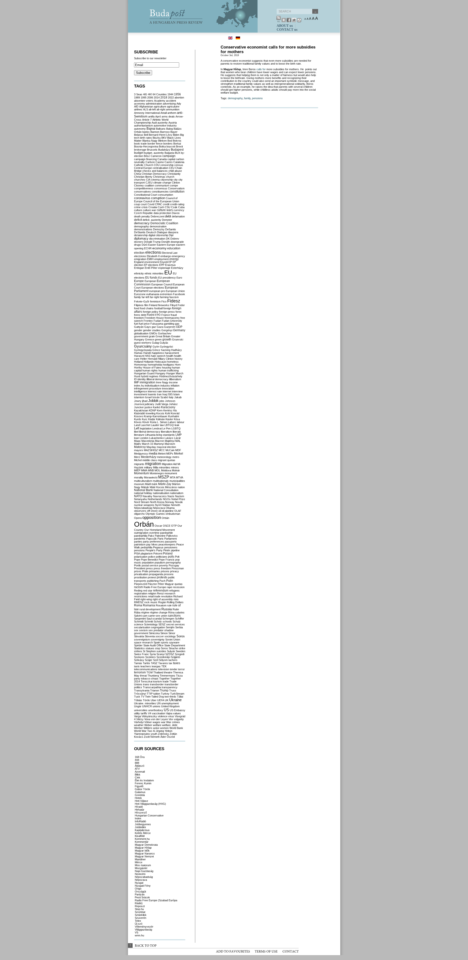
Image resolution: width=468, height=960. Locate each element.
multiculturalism (143, 480)
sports (164, 642)
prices (137, 571)
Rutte (176, 609)
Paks (151, 535)
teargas (156, 666)
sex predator (156, 630)
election (139, 252)
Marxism (170, 443)
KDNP (152, 410)
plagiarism (147, 553)
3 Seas (138, 94)
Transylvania (141, 690)
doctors (138, 241)
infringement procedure (147, 388)
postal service (150, 565)
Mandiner (140, 859)
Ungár (137, 706)
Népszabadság (143, 507)
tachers (172, 660)
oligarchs (139, 513)
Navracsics (160, 496)
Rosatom (161, 605)
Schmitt (148, 621)
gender (138, 330)
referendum (160, 590)
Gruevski (177, 339)
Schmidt (139, 621)
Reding (138, 590)
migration (153, 464)
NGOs (167, 499)
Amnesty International (147, 112)
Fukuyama (156, 323)
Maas (137, 440)
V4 (149, 713)
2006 (150, 97)
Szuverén (140, 917)
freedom (139, 317)
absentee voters (143, 100)
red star (147, 590)
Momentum (141, 473)
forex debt (140, 314)
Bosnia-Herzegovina (146, 146)
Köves (138, 422)
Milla (155, 467)
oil (159, 510)
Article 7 (147, 119)
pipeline (175, 550)
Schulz (177, 621)
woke (156, 728)
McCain (170, 450)
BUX (177, 152)
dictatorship (141, 235)
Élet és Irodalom (144, 780)
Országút (140, 891)
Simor (171, 633)
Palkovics (172, 535)
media (153, 453)
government (141, 336)
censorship (167, 165)
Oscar (158, 525)
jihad (144, 400)
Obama (170, 507)
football (158, 308)
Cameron (156, 156)
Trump (164, 690)
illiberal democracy (157, 379)
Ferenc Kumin (143, 783)
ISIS (170, 394)
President (139, 568)
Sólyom (163, 660)
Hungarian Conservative (149, 815)
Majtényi (170, 440)
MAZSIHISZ (151, 450)
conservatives (142, 191)
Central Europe (143, 167)
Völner (148, 722)
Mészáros (171, 487)
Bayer (173, 131)
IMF (136, 382)
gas (177, 323)
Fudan (157, 320)
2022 (171, 97)
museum (139, 484)
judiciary (149, 404)
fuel (136, 323)
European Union (175, 291)
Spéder (138, 645)
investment (140, 394)
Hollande (149, 361)
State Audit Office (153, 645)
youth (154, 733)
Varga (137, 716)
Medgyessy (141, 453)
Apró (158, 116)
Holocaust (160, 361)
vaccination (158, 713)
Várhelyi (139, 722)
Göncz (156, 350)
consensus (160, 188)
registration (140, 593)
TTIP (150, 693)
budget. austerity (154, 152)
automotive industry (165, 125)
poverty (163, 565)
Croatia (152, 207)
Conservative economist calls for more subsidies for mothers (268, 49)
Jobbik (153, 401)
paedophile (166, 532)
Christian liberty (143, 176)
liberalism (166, 431)
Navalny (147, 496)
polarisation (140, 556)
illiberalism (175, 379)
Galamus (140, 792)
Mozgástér (141, 868)
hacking (165, 350)
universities (140, 710)
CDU (157, 165)
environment (151, 262)
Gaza (160, 326)
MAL (178, 440)
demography (235, 98)
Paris (160, 538)
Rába (137, 612)
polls (171, 556)
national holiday (143, 493)
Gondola (140, 795)
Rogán (162, 602)
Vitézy (140, 719)
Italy (171, 397)
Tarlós (146, 663)
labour (180, 422)
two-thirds (170, 696)
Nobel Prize (178, 499)
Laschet (145, 425)
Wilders (148, 728)
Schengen (168, 618)
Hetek (138, 797)
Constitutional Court (145, 194)
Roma (138, 605)
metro (175, 457)
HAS (147, 355)
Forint (150, 314)
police (151, 556)
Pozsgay (174, 565)
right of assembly (163, 599)
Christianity (174, 173)
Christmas (159, 176)
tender (173, 669)
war (163, 722)
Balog (169, 128)
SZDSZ (169, 654)
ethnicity (139, 273)
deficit (138, 219)
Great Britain (163, 336)
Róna (171, 612)
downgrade (177, 241)
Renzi (160, 593)
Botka (162, 146)
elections (153, 252)
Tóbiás (138, 700)
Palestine (160, 535)
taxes (176, 663)
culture (138, 210)
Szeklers (150, 657)
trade (166, 681)
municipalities (177, 480)
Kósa (177, 419)
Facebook (179, 294)
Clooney (139, 185)
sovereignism (142, 639)
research (170, 593)
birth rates (146, 137)
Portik (137, 565)
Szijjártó (175, 657)
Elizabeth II (153, 256)
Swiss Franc (141, 654)
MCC (162, 450)
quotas (179, 583)
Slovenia (150, 636)
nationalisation (161, 493)
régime (145, 612)
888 (137, 762)
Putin (169, 580)
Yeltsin (168, 730)
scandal (157, 618)
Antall (163, 112)
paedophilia (140, 535)
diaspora (173, 232)
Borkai (177, 143)
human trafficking (168, 370)
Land (137, 425)
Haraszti (139, 355)
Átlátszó (139, 765)
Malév (137, 443)
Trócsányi (140, 693)
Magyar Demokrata (146, 844)
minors (175, 467)
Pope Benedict (149, 559)
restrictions (140, 596)
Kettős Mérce (143, 833)
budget (138, 152)
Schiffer (179, 618)
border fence (155, 143)
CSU (167, 207)
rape (169, 587)
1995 (143, 97)
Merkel (178, 453)
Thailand (158, 672)
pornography (173, 562)
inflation (175, 385)
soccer (160, 636)
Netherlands (155, 499)
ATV (137, 768)
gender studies (152, 330)
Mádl (148, 484)
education (173, 248)
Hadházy (176, 350)
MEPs (169, 453)
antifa (151, 116)
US (166, 710)
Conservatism (176, 188)
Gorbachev (164, 333)
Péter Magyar (166, 583)
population (148, 562)
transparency (169, 687)
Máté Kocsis (157, 487)
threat (143, 675)
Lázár (177, 437)
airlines (138, 109)
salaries (180, 612)
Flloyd (173, 305)
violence (162, 716)
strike (182, 648)
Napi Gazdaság (144, 871)
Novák (179, 502)
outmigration (141, 532)
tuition (156, 693)
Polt (177, 556)
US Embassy (177, 710)
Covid (150, 204)
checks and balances (155, 170)
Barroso (165, 131)
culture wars (165, 210)
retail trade (154, 596)
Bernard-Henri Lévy (160, 134)
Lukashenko (156, 437)
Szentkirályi (163, 657)
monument (171, 473)
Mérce (138, 862)
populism (160, 562)
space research (143, 642)
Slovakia (139, 636)
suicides (161, 651)
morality (138, 477)
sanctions (174, 615)
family (247, 98)
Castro (169, 162)
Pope (137, 559)
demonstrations (143, 229)
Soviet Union (172, 639)
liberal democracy (149, 431)
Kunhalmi (173, 416)
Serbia (179, 627)
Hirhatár (139, 809)
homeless (173, 361)
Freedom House (154, 317)
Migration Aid (169, 464)
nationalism (176, 493)
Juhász (173, 404)
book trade (140, 143)
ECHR (148, 248)
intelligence (140, 391)
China (137, 173)
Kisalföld (140, 835)
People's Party (154, 550)
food (136, 308)
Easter (152, 244)
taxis (137, 666)
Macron (159, 440)
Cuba (181, 207)
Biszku (157, 137)
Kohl (167, 413)
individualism (152, 385)
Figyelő (139, 786)
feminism (155, 301)
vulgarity (179, 719)
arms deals (168, 116)
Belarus (138, 134)
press (149, 568)
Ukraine (175, 700)
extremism (166, 294)
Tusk (137, 696)
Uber (153, 700)
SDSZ (162, 624)
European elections (152, 287)
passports (171, 541)
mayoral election (166, 447)
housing (166, 367)
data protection (162, 213)
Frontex (148, 320)
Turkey (165, 693)
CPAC (158, 204)
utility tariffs (140, 713)
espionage (164, 267)
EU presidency (167, 277)
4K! (150, 94)
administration (154, 103)
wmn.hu (139, 935)
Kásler (169, 419)
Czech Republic (143, 213)
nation (181, 487)
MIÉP (137, 470)
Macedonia (147, 440)
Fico (163, 301)
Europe (139, 281)
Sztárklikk (140, 914)
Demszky (159, 229)
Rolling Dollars (175, 602)
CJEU (149, 182)
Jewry (137, 400)
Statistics (139, 648)
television (163, 669)
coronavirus (142, 198)
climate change (162, 182)
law (162, 425)
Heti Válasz (141, 800)
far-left (145, 297)
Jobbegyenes (143, 824)
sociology (170, 636)
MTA (172, 477)
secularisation (142, 627)
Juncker (139, 407)
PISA (137, 553)
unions (156, 706)
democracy (142, 223)
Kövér (145, 422)
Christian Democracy (154, 173)
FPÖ (158, 314)
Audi (154, 122)
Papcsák (151, 538)
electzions (140, 256)
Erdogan (139, 267)
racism (138, 587)
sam (144, 615)
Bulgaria (169, 152)
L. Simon (162, 422)
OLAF (177, 510)
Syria (153, 654)
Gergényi (166, 330)
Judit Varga (161, 404)
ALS (145, 109)
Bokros (177, 140)
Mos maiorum (143, 865)
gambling (169, 323)
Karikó (156, 407)
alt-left (152, 109)
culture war (149, 210)
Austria (172, 122)
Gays (147, 326)
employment (161, 259)
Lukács (169, 437)
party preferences (153, 541)
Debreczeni (157, 216)
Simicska (154, 633)
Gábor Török (142, 789)
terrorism (140, 672)
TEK (163, 666)
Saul (149, 618)
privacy (174, 571)
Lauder (155, 425)
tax (170, 663)
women (164, 728)
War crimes (173, 722)
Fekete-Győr (141, 301)
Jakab (178, 397)
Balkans (161, 128)
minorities (164, 467)
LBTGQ (169, 425)
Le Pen (166, 428)
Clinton (176, 182)
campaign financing (145, 159)
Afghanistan (146, 106)
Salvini (138, 615)
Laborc (172, 422)
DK (168, 238)
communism (162, 185)
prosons (169, 574)
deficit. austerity (152, 219)
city (176, 179)
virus (171, 716)
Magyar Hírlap (143, 847)
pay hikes (152, 544)
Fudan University (172, 320)
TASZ (154, 663)
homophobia (155, 364)
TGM (149, 672)
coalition (149, 185)
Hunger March (174, 373)
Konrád (175, 413)
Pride (145, 571)
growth (166, 339)
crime (137, 207)
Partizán (140, 894)
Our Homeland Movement (159, 529)
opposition (151, 517)
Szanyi (160, 654)
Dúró (144, 244)
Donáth (165, 241)
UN (159, 703)
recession (179, 587)
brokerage (140, 149)
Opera (138, 517)
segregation (158, 627)
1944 (170, 94)
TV (142, 696)
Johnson (170, 400)
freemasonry (172, 317)
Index (138, 818)
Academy (159, 100)
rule (169, 605)
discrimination (157, 238)
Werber (138, 728)
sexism (143, 630)
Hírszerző (141, 812)
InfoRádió (140, 821)
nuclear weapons (144, 505)
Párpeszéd (140, 583)
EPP (161, 264)
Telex (138, 920)
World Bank (176, 728)
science (138, 624)
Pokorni (157, 553)
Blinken (162, 140)
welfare (157, 725)
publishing (153, 580)
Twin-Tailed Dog (154, 696)
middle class (149, 460)
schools (167, 621)
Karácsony (168, 407)
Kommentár (141, 841)
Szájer (148, 660)
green (158, 339)
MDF (178, 450)
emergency (178, 256)
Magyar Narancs (145, 853)
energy (174, 259)
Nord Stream (141, 502)
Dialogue (162, 232)
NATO (138, 496)
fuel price (144, 323)
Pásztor (152, 583)
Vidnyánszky (149, 716)
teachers (145, 666)
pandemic (140, 538)
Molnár (176, 470)
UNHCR (147, 706)
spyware (174, 642)
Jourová (139, 404)
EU (168, 272)
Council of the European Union (161, 201)
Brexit (179, 146)
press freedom (162, 568)
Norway (169, 502)
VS (136, 932)
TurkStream (177, 693)
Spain (157, 642)
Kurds (137, 419)
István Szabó (160, 397)
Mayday (151, 447)
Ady (178, 103)
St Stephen (149, 651)
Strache (173, 648)
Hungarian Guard (144, 373)
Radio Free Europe (155, 587)
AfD (136, 106)
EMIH (150, 259)
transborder (157, 684)
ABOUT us (285, 26)
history (179, 358)
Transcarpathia (152, 687)
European (150, 281)
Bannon (154, 131)
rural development (150, 609)
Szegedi (179, 654)
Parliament (170, 538)
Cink (137, 777)
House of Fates (152, 367)
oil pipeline (168, 510)
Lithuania (150, 434)
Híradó (139, 806)
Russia (166, 609)
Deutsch (151, 232)
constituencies (160, 191)
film (146, 305)
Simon (164, 633)
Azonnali (140, 771)
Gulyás (164, 342)
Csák (174, 207)
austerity (162, 122)
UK (166, 700)
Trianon (154, 690)
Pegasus (158, 547)
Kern (160, 410)
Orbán (165, 517)
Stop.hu (139, 909)
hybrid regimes (149, 376)
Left (136, 428)
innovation (168, 388)
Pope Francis (167, 559)
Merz (137, 457)
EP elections (151, 264)
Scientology (151, 624)
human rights (150, 370)
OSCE (166, 525)
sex (136, 630)
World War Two (143, 730)
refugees (174, 590)
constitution (177, 191)
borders (168, 143)
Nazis (170, 496)
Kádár (151, 419)
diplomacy (141, 238)
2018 (163, 97)
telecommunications (145, 669)
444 (137, 759)
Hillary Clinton (166, 358)
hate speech (158, 355)
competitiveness (143, 188)
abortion (179, 97)
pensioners (170, 547)
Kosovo (138, 416)
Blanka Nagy (149, 140)
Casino (160, 162)
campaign (169, 156)
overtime (154, 532)
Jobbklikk (140, 827)
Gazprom (169, 326)
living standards (165, 434)
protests (162, 577)
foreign (167, 308)
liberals (177, 431)
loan (136, 437)
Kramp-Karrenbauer (155, 416)
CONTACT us (287, 29)
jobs (161, 400)
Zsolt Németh (152, 736)
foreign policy (150, 311)
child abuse (175, 170)
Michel (138, 460)
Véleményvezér (144, 926)
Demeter (167, 219)
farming (164, 297)
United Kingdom (170, 706)
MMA (144, 470)
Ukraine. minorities (145, 703)
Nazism (179, 496)
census (178, 165)
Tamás (138, 663)
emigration (140, 259)
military (148, 467)
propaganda (156, 574)
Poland (168, 553)
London (144, 437)
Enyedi (164, 262)
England (139, 262)
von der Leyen (159, 719)
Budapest (177, 149)
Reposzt (140, 906)
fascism (174, 297)
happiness (158, 352)
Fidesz (173, 301)
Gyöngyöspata (143, 350)
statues (150, 648)
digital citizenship (158, 235)
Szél (155, 660)
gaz (154, 326)
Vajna (169, 713)
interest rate (155, 391)
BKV (163, 137)
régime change (158, 612)
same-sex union (157, 615)
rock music (150, 602)
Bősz (147, 156)
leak (177, 425)
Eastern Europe (166, 244)
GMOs (153, 333)
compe (174, 185)
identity (141, 379)
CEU (172, 167)
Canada (162, 159)
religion (152, 593)
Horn (178, 364)
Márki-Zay (164, 484)
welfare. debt (169, 725)
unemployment (170, 703)
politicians (161, 556)
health (169, 355)
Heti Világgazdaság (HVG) (150, 803)
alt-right (160, 109)
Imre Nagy (162, 382)
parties (138, 541)
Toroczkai (146, 681)
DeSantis (170, 229)
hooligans (168, 364)
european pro (157, 291)
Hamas (138, 352)
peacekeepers (167, 544)
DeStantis (140, 232)
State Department (174, 645)
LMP (179, 434)
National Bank (143, 490)
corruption (158, 198)
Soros (180, 636)
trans (146, 684)
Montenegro (157, 473)
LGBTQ (176, 428)
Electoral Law (169, 252)
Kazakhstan (141, 410)
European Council (161, 284)
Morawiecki (150, 477)
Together (164, 678)
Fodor (181, 305)
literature (139, 434)
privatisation (141, 574)
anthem (171, 112)
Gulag (155, 342)
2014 (157, 97)
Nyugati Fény (143, 885)
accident (171, 100)
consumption (165, 194)
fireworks (163, 305)
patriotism (140, 544)
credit (166, 204)
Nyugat (139, 882)
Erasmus (170, 264)
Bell (146, 134)
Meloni (162, 453)
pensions (257, 98)
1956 (177, 94)
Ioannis (152, 394)
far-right (154, 297)
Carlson (150, 162)
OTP (174, 525)
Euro (179, 277)
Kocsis (160, 413)
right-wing (146, 599)
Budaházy (164, 149)
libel (136, 431)
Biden (176, 134)
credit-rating (177, 204)
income (173, 382)
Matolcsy (140, 447)
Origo (138, 888)
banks (146, 131)
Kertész (168, 410)
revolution (167, 596)
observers (140, 510)
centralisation (160, 167)
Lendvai (157, 428)
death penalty (142, 216)
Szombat (140, 912)
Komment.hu (142, 838)
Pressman (178, 568)
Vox (171, 719)
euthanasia (152, 294)
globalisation (141, 333)
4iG (145, 94)
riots (176, 599)
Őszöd (171, 736)
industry (165, 385)
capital (171, 159)
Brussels (152, 149)
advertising (169, 103)
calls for (261, 69)
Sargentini (140, 618)
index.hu (139, 385)
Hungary (160, 373)
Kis (175, 410)
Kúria (153, 422)
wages (156, 722)
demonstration (158, 226)
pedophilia (146, 547)
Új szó (138, 923)
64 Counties (160, 94)
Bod (169, 140)
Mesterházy (148, 457)
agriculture (160, 106)
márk (154, 484)
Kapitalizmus (142, 830)
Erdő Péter (151, 267)
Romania (149, 605)
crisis (144, 207)
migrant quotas (166, 460)
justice (148, 407)
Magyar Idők (142, 850)
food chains (147, 308)
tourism (157, 681)
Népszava (159, 507)
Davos (176, 213)
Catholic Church (143, 165)
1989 (137, 97)
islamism (139, 397)
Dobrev (174, 238)
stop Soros (161, 648)
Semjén (170, 627)
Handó (147, 352)
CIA (148, 179)
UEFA (160, 700)
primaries (154, 571)
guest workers (142, 342)
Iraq (164, 394)
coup (137, 204)
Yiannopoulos (142, 733)
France (165, 314)
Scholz (158, 621)
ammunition (172, 109)
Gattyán (139, 326)
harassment (172, 352)
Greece (149, 339)
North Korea (157, 502)
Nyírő (158, 505)
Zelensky (163, 733)
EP (170, 262)
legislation (146, 428)
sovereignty (158, 639)
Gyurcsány (143, 346)
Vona (147, 719)
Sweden (180, 651)
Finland (153, 305)
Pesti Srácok (142, 897)
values (177, 713)
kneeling (151, 413)
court (144, 204)
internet (167, 391)
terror (181, 669)
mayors (138, 450)
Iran (159, 394)
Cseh (161, 207)
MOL (157, 470)
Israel (148, 397)
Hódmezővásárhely (170, 376)
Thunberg (153, 675)
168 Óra (140, 757)
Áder (163, 736)
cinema (155, 179)
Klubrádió (139, 413)
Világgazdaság (143, 929)
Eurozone (140, 294)
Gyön (156, 346)
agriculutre (173, 106)
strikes (138, 651)
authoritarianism (143, 125)
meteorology (164, 457)
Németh (175, 505)
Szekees (139, 657)
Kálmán (160, 419)
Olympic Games (155, 513)
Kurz (144, 419)
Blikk (137, 774)
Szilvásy (139, 660)
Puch (162, 580)
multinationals (161, 480)
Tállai (180, 696)
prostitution (140, 577)
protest (152, 577)
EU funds (151, 277)
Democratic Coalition (164, 223)
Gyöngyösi (166, 346)
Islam (176, 394)
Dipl (171, 235)
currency (179, 210)
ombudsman (173, 513)
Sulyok (171, 651)
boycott (170, 146)
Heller (143, 358)
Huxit (137, 376)
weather (139, 725)
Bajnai (150, 128)
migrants (139, 464)
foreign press (167, 311)
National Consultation (166, 490)
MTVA (179, 477)
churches (139, 179)
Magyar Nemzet (144, 856)
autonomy (140, 128)
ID (135, 379)
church (170, 176)
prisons (165, 571)
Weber (148, 725)
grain (152, 336)
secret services (175, 624)
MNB (151, 470)
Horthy (138, 367)
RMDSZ (139, 602)
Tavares (163, 663)
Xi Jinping (158, 730)
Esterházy (177, 267)
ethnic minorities (154, 273)
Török (146, 700)
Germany (179, 330)
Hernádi (152, 358)
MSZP (163, 477)
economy (159, 248)
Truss (172, 690)
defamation (178, 216)
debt (168, 216)
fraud (174, 314)
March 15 (147, 443)
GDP (179, 327)
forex (179, 311)
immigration (147, 382)
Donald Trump (152, 241)
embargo (165, 256)
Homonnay (140, 364)
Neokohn (140, 874)
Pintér (166, 550)
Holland (138, 361)
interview (177, 391)
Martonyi (159, 443)
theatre (168, 672)
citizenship (166, 179)
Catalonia (178, 162)
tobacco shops (149, 678)
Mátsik (145, 487)
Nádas (166, 505)
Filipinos (139, 305)
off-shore (152, 510)
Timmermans (167, 675)
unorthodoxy (155, 710)
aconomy (139, 103)
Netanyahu (140, 499)
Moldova (166, 470)
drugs (137, 244)
